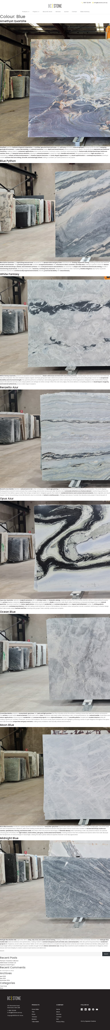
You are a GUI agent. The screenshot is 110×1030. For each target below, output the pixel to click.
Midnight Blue (9, 838)
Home (58, 1009)
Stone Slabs (35, 1009)
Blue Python (8, 161)
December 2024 (5, 980)
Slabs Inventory (84, 11)
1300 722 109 (12, 1010)
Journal (66, 11)
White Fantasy (9, 274)
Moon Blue (7, 725)
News (1, 988)
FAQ (57, 1019)
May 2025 (3, 978)
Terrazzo (34, 1017)
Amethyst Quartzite (13, 21)
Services (58, 11)
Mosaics (34, 1019)
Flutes (33, 1014)
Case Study (3, 986)
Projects (35, 11)
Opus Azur (7, 498)
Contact (74, 11)
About (58, 1012)
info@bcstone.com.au (15, 1012)
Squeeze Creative (90, 1021)
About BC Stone (47, 11)
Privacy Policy (60, 1021)
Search (2, 951)
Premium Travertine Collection (9, 961)
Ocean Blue (8, 612)
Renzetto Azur (9, 387)
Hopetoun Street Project (7, 965)
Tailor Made (35, 1021)
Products (25, 11)
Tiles (33, 1012)
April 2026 (3, 976)
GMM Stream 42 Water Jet (8, 963)
